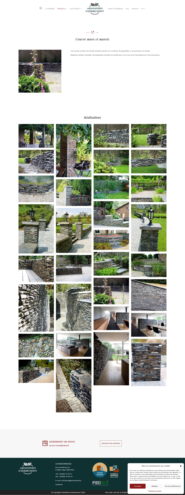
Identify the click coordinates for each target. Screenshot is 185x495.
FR (142, 9)
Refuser (155, 486)
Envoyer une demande (111, 443)
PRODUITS (61, 9)
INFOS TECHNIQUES (115, 9)
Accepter (137, 486)
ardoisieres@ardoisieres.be (71, 480)
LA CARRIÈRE (49, 9)
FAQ (127, 9)
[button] (181, 466)
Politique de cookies (154, 491)
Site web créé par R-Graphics (117, 492)
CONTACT (135, 9)
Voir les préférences (173, 486)
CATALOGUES (75, 9)
